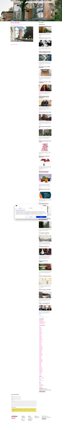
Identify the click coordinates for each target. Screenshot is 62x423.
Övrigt (24, 24)
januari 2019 (40, 336)
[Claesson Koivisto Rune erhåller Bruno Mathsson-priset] (45, 165)
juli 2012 (40, 373)
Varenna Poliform (41, 380)
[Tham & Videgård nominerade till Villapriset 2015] (45, 135)
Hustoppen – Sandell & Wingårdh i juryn (44, 303)
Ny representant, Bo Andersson (42, 322)
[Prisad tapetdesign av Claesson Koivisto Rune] (45, 198)
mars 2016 (40, 344)
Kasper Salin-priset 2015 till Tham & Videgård (45, 112)
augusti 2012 (40, 372)
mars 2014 (40, 358)
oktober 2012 (40, 370)
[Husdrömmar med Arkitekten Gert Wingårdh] (45, 284)
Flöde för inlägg (40, 384)
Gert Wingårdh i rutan (42, 24)
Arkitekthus (17, 2)
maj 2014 (40, 356)
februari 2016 (40, 345)
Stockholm (17, 44)
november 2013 (40, 360)
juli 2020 (40, 331)
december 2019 (40, 332)
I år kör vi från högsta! (41, 323)
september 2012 (41, 371)
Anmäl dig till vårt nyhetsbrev (43, 388)
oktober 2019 (40, 333)
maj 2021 (40, 329)
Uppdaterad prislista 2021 (41, 321)
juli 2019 (40, 334)
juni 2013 (40, 363)
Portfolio (40, 379)
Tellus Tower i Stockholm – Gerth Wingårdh (45, 289)
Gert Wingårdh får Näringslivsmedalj (44, 246)
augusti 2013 (40, 362)
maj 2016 (40, 343)
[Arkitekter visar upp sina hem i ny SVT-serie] (45, 46)
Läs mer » (40, 36)
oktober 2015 (40, 349)
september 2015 (41, 350)
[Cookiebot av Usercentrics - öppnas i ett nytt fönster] (43, 205)
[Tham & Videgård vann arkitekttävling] (45, 241)
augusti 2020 (40, 330)
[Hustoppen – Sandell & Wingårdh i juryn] (45, 310)
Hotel (15, 44)
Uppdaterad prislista (41, 320)
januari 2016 (40, 346)
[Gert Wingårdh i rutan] (45, 32)
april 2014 (40, 357)
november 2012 (40, 369)
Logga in (40, 383)
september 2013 (41, 361)
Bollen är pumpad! (41, 319)
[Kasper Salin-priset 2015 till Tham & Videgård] (45, 120)
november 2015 (40, 348)
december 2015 (40, 347)
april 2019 (40, 335)
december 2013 (40, 359)
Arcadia (13, 44)
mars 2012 (40, 374)
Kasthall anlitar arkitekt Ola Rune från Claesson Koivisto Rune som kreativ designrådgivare (44, 97)
